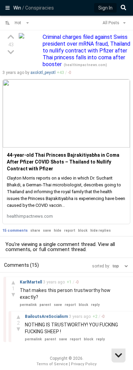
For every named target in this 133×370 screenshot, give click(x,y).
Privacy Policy (84, 364)
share (35, 230)
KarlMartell (31, 282)
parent (45, 305)
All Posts (111, 22)
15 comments (15, 230)
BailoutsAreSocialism (47, 316)
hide (57, 230)
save (47, 230)
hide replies (100, 230)
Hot (18, 22)
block (83, 230)
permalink (28, 305)
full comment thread (62, 249)
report (69, 230)
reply (95, 305)
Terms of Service (52, 364)
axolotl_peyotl (43, 72)
